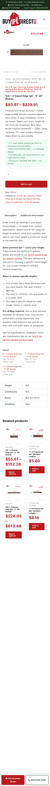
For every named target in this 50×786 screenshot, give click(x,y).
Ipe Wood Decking (21, 79)
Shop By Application (14, 202)
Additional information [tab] (32, 215)
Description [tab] (11, 215)
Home (8, 79)
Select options (12, 473)
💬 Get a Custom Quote (12, 780)
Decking (22, 87)
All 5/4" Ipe (36, 79)
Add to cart (26, 184)
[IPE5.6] (25, 51)
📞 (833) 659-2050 (37, 780)
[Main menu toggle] (44, 19)
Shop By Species (26, 91)
